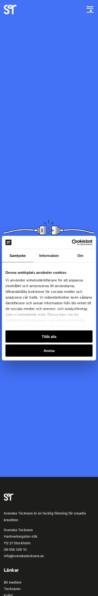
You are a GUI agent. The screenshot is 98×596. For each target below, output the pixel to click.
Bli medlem (12, 582)
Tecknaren (12, 588)
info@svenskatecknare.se (24, 555)
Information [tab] (49, 256)
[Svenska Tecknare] (10, 12)
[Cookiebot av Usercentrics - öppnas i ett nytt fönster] (72, 242)
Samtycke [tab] (18, 256)
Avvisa (49, 350)
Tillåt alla (49, 337)
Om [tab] (80, 256)
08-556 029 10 (15, 549)
